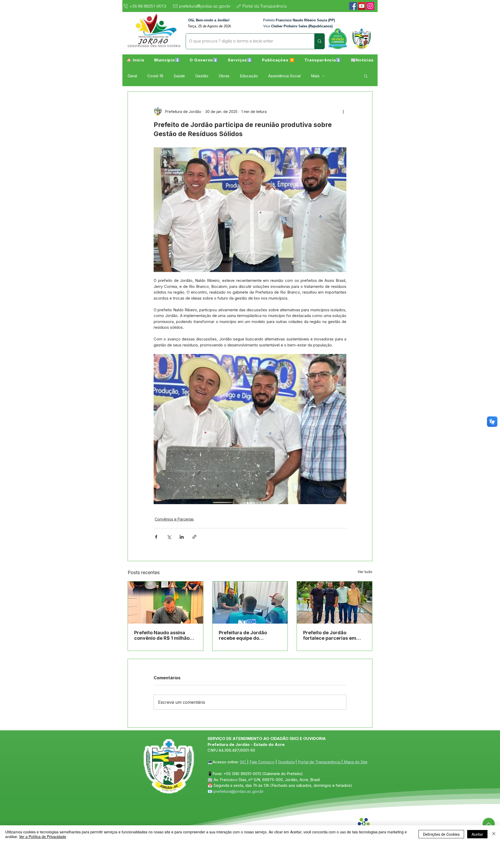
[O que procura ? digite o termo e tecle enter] (319, 41)
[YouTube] (362, 6)
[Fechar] (494, 834)
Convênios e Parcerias (174, 519)
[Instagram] (370, 6)
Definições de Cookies (441, 834)
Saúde (179, 75)
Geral (132, 75)
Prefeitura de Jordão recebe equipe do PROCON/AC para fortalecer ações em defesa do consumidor (245, 635)
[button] (167, 60)
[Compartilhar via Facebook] (156, 536)
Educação (249, 75)
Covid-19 (155, 75)
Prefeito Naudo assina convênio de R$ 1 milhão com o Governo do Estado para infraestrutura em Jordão (163, 635)
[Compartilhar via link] (194, 536)
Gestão (201, 75)
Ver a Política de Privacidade (42, 836)
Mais (315, 75)
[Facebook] (353, 6)
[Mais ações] (343, 111)
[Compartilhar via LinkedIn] (181, 536)
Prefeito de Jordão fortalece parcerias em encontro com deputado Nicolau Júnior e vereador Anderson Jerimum (333, 635)
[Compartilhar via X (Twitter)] (168, 536)
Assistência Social (284, 75)
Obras (224, 75)
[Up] (489, 824)
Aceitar (477, 834)
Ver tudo (365, 571)
